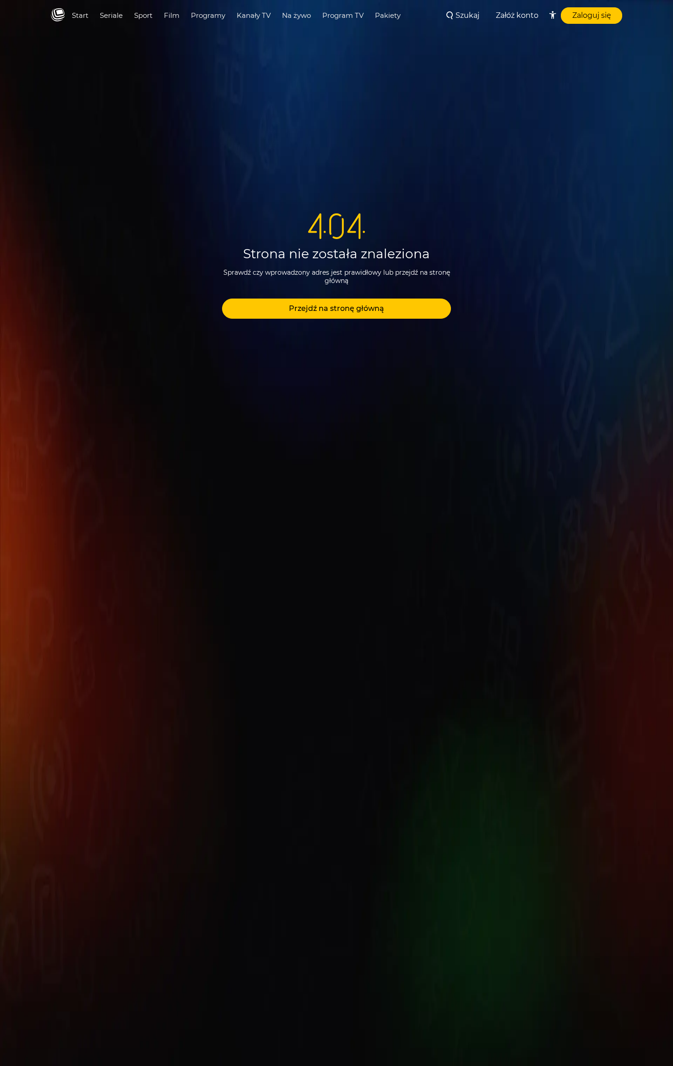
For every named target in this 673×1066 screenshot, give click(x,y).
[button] (336, 309)
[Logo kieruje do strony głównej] (58, 15)
